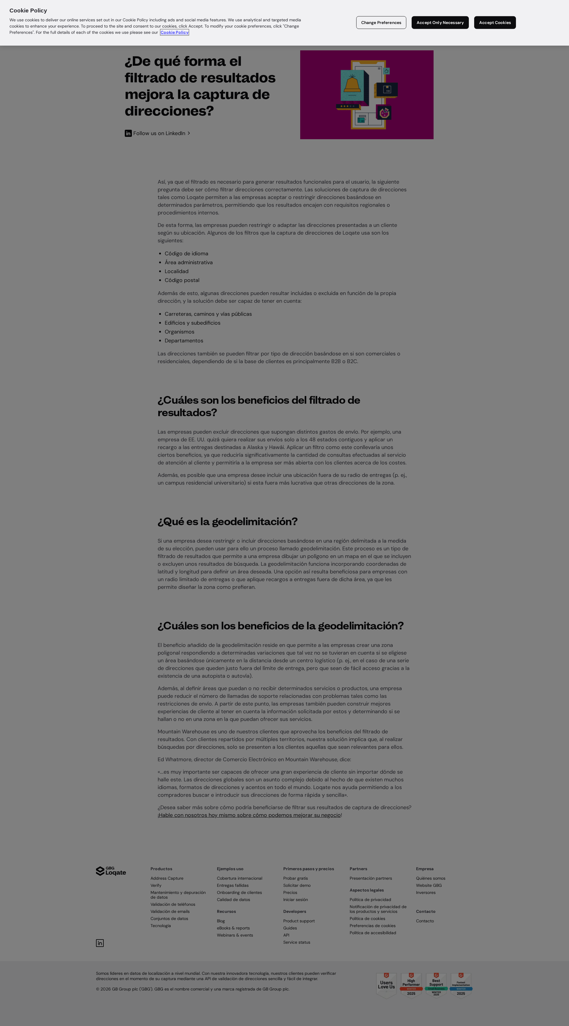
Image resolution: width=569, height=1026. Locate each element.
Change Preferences (381, 22)
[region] (284, 23)
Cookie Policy (174, 32)
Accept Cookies (495, 22)
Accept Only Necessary (440, 22)
